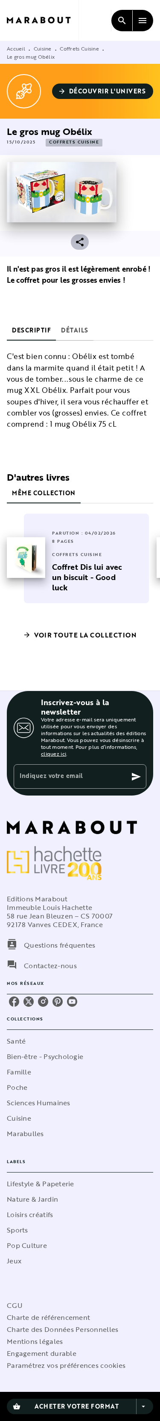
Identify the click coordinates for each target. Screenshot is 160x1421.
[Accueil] (43, 20)
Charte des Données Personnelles (62, 1329)
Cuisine (43, 48)
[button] (103, 91)
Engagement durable (41, 1353)
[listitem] (14, 1001)
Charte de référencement (48, 1317)
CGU (14, 1305)
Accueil (16, 48)
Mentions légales (35, 1341)
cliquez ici (53, 753)
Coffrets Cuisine (79, 48)
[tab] (31, 330)
